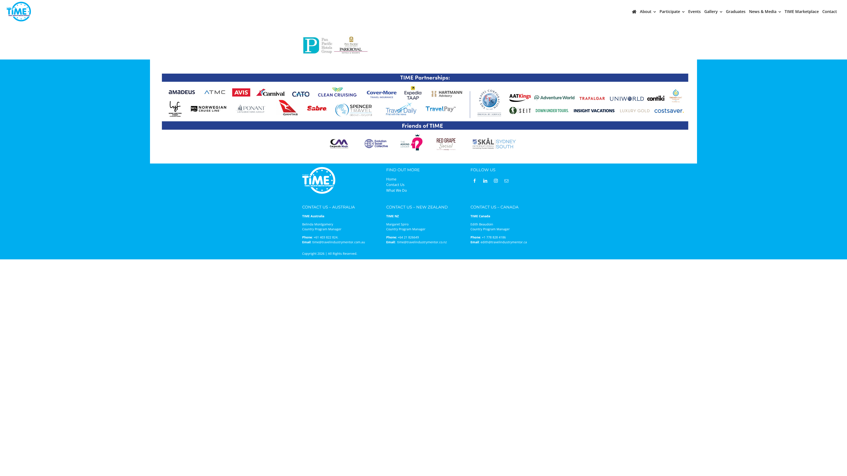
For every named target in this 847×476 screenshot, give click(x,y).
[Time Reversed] (318, 168)
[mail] (506, 181)
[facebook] (474, 181)
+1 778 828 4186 (494, 237)
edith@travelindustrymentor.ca (504, 242)
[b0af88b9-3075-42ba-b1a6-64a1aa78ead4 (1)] (19, 3)
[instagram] (496, 181)
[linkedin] (485, 181)
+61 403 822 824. (326, 237)
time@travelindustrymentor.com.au (338, 242)
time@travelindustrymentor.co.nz (422, 242)
